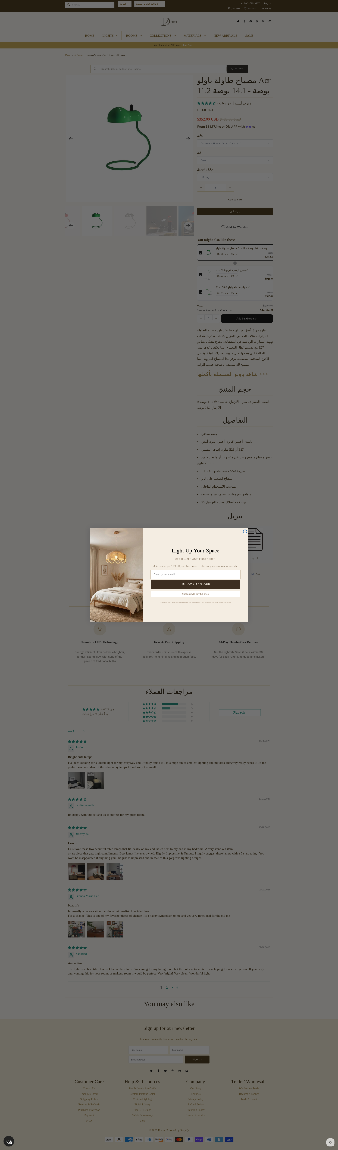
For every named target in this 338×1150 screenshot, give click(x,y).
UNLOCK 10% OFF (195, 584)
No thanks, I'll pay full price (195, 594)
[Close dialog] (245, 531)
